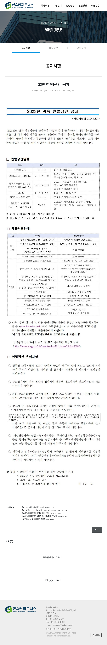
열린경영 (70, 5)
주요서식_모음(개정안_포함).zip (39, 519)
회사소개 (45, 5)
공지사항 (25, 48)
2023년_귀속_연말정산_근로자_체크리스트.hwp (45, 510)
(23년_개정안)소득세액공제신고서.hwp (42, 513)
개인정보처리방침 (64, 629)
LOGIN (96, 635)
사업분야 (58, 5)
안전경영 (83, 5)
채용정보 (53, 48)
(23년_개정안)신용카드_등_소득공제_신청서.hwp (45, 516)
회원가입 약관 (51, 629)
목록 (97, 530)
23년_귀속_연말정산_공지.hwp (39, 507)
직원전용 (95, 5)
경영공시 (81, 48)
